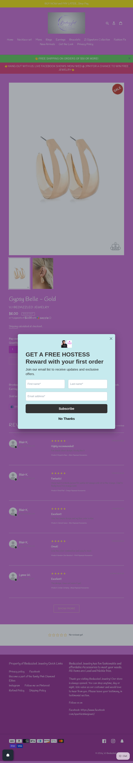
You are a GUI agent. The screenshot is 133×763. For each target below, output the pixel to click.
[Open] (7, 755)
